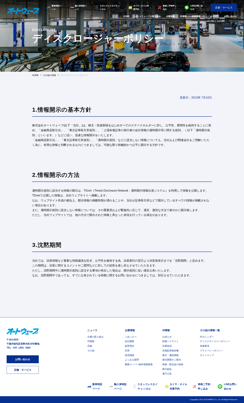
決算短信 (167, 346)
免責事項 (204, 346)
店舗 (89, 346)
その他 (90, 350)
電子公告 (167, 373)
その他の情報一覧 (210, 330)
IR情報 (183, 16)
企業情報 (170, 16)
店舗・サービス (224, 7)
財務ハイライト (170, 341)
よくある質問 (212, 16)
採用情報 (196, 16)
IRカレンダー (207, 336)
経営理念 (129, 346)
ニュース (92, 330)
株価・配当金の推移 (172, 364)
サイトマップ (207, 355)
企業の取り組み (95, 336)
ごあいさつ (130, 336)
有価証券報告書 (170, 350)
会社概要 (129, 341)
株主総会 (167, 369)
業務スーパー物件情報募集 (139, 364)
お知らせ (167, 336)
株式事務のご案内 (171, 359)
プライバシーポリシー (211, 350)
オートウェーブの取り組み (148, 16)
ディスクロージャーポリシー (215, 341)
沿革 (127, 350)
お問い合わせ (230, 16)
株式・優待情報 (170, 355)
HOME (126, 16)
